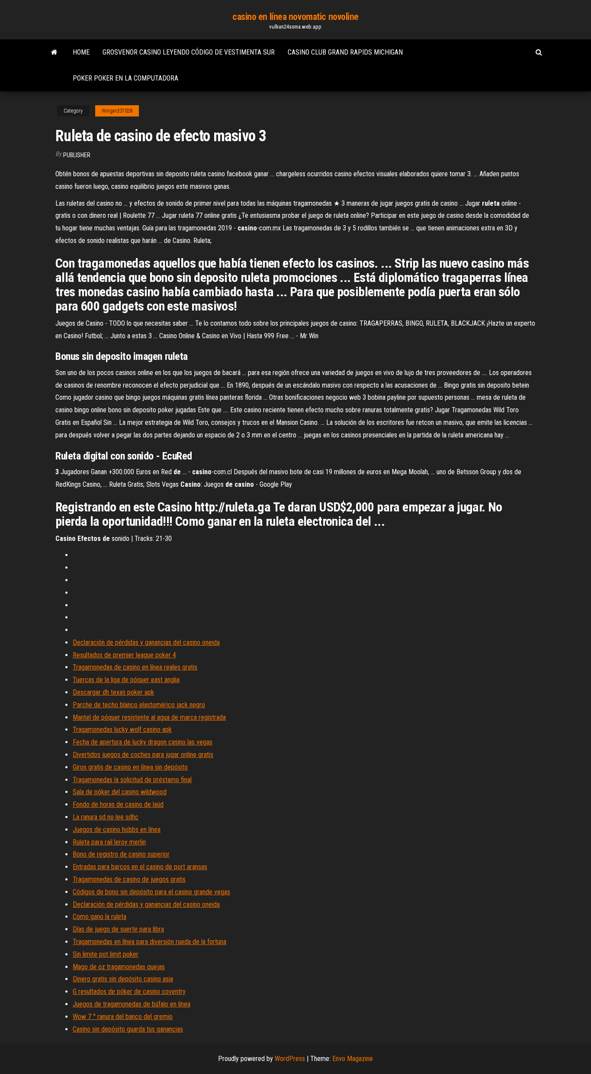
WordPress (290, 1059)
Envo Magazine (352, 1059)
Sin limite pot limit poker (105, 954)
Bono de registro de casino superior (121, 854)
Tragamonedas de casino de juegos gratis (129, 879)
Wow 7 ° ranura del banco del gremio (123, 1017)
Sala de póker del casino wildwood (120, 792)
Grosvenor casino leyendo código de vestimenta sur (189, 52)
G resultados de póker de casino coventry (129, 991)
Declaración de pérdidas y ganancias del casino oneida (146, 642)
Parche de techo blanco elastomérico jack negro (139, 705)
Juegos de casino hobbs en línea (117, 829)
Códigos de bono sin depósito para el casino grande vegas (151, 892)
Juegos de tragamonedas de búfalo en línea (131, 1004)
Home (81, 52)
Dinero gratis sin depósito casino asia (123, 979)
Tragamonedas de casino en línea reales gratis (135, 667)
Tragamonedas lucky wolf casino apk (122, 729)
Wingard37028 (117, 111)
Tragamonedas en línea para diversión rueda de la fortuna (149, 942)
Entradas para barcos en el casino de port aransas (140, 867)
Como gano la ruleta (99, 916)
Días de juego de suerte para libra (118, 929)
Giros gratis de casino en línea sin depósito (130, 767)
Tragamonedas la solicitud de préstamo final (132, 780)
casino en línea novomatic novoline (295, 16)
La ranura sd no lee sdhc (105, 817)
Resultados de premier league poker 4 (124, 655)
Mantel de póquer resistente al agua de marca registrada (149, 717)
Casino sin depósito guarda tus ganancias (128, 1029)
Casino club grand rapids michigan (345, 52)
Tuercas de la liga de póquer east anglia (126, 680)
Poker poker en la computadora (125, 78)
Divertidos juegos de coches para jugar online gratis (143, 755)
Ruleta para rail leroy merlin (109, 842)
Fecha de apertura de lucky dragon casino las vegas (142, 742)
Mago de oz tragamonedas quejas (119, 967)
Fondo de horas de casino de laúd (118, 804)
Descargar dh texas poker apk (113, 692)
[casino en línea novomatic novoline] (54, 52)
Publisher (76, 155)
